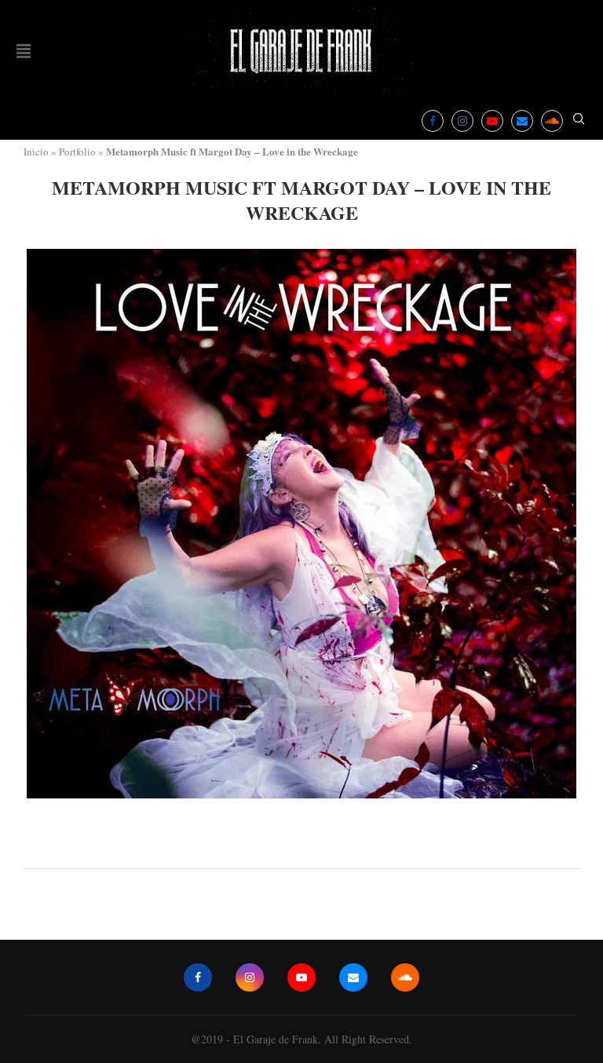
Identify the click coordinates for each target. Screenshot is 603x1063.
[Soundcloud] (552, 121)
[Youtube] (492, 121)
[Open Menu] (23, 51)
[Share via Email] (338, 847)
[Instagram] (462, 121)
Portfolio (77, 151)
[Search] (579, 120)
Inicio (36, 151)
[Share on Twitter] (303, 847)
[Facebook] (433, 121)
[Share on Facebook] (288, 847)
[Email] (522, 121)
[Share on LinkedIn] (320, 847)
